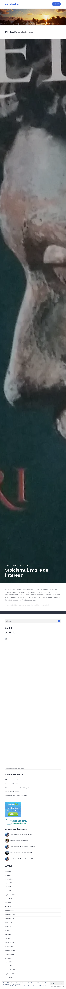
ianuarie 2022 (9, 946)
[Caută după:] (33, 621)
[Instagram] (10, 632)
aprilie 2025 (8, 891)
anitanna (12, 840)
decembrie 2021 (10, 950)
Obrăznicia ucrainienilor (12, 780)
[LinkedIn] (13, 632)
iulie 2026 (8, 871)
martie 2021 (8, 962)
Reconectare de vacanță (12, 791)
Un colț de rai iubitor (26, 834)
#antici (20, 605)
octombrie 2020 (10, 970)
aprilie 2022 (8, 934)
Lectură (26, 565)
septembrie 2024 (10, 895)
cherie (11, 852)
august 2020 (8, 978)
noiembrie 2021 (10, 954)
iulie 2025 (8, 887)
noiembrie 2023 (10, 914)
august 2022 (8, 922)
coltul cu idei (12, 4)
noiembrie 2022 (10, 918)
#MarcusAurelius (28, 605)
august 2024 (8, 898)
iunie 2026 (8, 875)
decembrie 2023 (10, 910)
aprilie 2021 (8, 958)
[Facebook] (6, 632)
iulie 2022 (8, 926)
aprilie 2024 (8, 906)
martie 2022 (8, 938)
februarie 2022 (9, 942)
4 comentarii (45, 605)
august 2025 (8, 883)
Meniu (56, 4)
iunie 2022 (8, 930)
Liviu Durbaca (14, 834)
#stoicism (36, 605)
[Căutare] (59, 621)
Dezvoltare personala (14, 565)
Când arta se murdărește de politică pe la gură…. (19, 788)
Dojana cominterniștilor (12, 784)
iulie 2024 (8, 902)
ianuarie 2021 (9, 966)
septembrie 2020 (10, 974)
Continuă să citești (28, 600)
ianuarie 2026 (9, 879)
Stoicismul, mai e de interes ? (26, 572)
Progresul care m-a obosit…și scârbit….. (17, 795)
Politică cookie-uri (41, 986)
